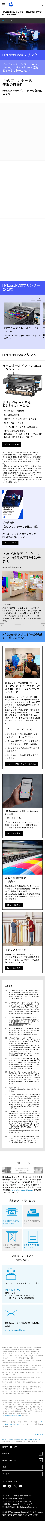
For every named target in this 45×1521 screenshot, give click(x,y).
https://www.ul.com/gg (16, 1025)
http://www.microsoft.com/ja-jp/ (12, 1415)
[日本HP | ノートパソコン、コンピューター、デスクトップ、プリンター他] (11, 4)
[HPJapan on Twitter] (15, 1486)
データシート (10, 444)
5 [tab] (31, 625)
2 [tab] (23, 625)
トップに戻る (38, 1435)
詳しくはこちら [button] (14, 833)
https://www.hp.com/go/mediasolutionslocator (24, 1131)
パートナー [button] (6, 1474)
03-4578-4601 (13, 1289)
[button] (39, 298)
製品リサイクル (26, 1496)
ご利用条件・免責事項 (10, 1504)
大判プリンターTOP (7, 1439)
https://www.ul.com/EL (20, 1023)
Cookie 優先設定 (8, 1507)
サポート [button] (5, 1467)
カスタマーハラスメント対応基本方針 (16, 1501)
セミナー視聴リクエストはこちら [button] (21, 764)
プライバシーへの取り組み (12, 1499)
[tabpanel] (22, 613)
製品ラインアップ (34, 1439)
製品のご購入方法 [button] (9, 1460)
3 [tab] (26, 625)
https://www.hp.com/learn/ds (20, 1089)
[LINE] (4, 1486)
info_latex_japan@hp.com (22, 1190)
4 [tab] (28, 625)
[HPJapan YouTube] (21, 1486)
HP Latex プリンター (21, 1439)
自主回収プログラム (10, 1496)
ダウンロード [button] (10, 543)
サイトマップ (27, 1504)
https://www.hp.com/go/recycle (25, 1097)
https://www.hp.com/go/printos (19, 1046)
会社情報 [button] (5, 1454)
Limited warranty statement (27, 1507)
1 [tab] (17, 625)
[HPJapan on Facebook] (10, 1486)
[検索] (41, 4)
